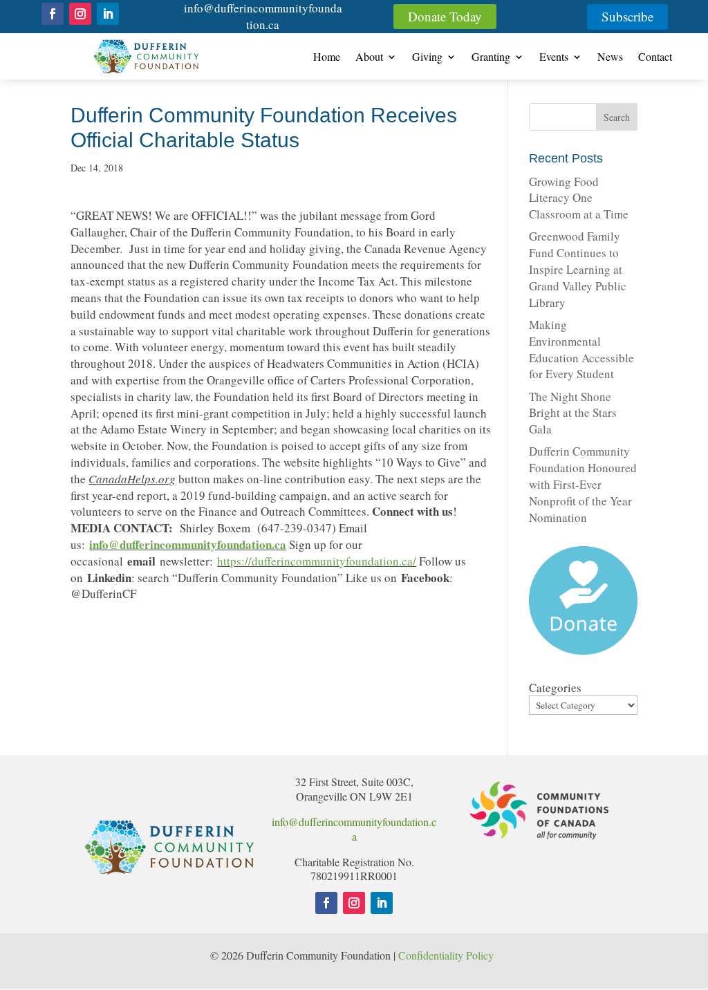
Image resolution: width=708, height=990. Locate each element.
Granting (491, 58)
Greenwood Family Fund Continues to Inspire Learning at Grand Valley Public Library (577, 269)
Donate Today (445, 16)
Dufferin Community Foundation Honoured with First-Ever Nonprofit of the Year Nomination (583, 484)
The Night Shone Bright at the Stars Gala (573, 413)
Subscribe (627, 16)
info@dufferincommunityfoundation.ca (263, 16)
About (369, 58)
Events (553, 58)
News (610, 58)
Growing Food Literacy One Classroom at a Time (578, 198)
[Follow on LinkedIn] (108, 14)
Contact (655, 58)
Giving (427, 58)
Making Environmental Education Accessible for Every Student (581, 349)
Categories (555, 687)
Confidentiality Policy (447, 955)
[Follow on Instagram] (80, 14)
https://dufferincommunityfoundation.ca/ (316, 561)
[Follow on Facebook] (52, 14)
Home (326, 58)
